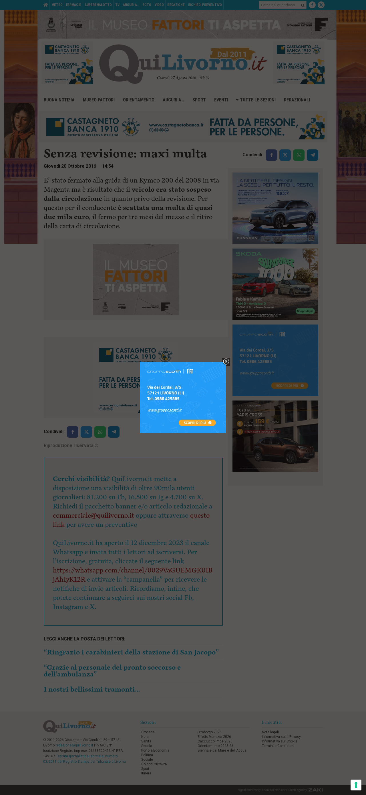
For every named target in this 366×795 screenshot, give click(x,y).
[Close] (226, 362)
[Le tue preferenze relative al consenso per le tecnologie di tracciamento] (356, 785)
